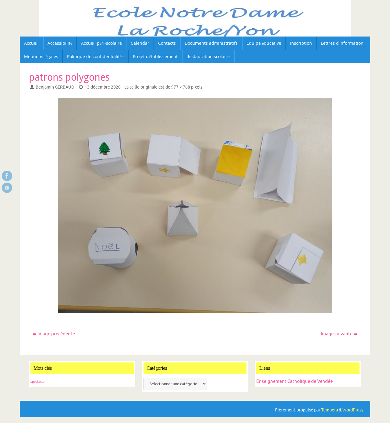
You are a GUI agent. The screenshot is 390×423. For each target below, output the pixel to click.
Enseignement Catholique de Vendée (294, 381)
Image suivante (337, 334)
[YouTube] (7, 188)
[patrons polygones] (195, 205)
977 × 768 (180, 87)
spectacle (37, 382)
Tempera (329, 410)
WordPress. (353, 410)
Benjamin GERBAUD (55, 87)
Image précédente (56, 334)
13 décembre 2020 (103, 87)
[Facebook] (7, 176)
